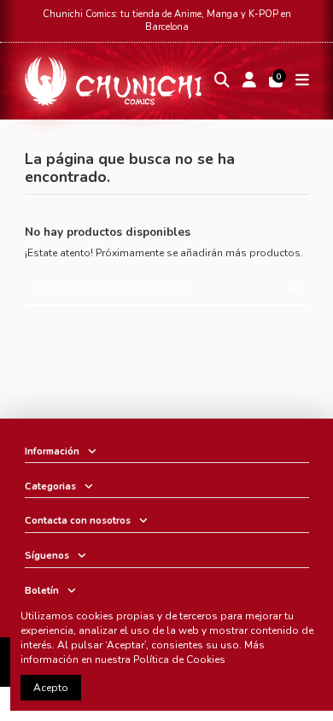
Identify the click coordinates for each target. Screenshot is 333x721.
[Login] (249, 81)
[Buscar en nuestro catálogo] (293, 287)
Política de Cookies (179, 659)
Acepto (50, 688)
